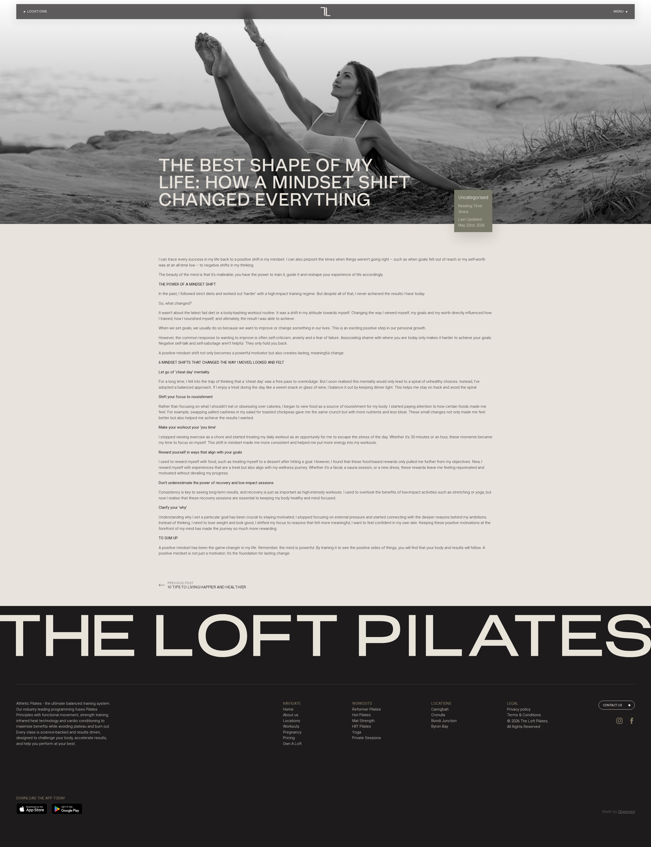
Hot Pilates (361, 715)
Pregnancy (292, 732)
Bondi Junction (444, 720)
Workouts (291, 726)
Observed (626, 811)
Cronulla (438, 715)
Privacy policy (518, 709)
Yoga (356, 732)
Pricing (289, 738)
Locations (291, 720)
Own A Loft (292, 743)
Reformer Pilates (366, 709)
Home (288, 709)
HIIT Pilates (361, 726)
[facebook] (632, 721)
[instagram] (619, 721)
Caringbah (440, 709)
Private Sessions (366, 738)
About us (290, 715)
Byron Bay (439, 726)
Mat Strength (363, 720)
